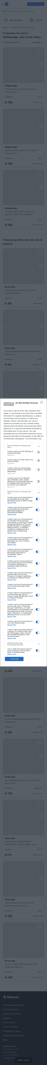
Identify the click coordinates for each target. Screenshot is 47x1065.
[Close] (42, 403)
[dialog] (23, 532)
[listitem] (23, 446)
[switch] (38, 452)
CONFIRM (14, 659)
